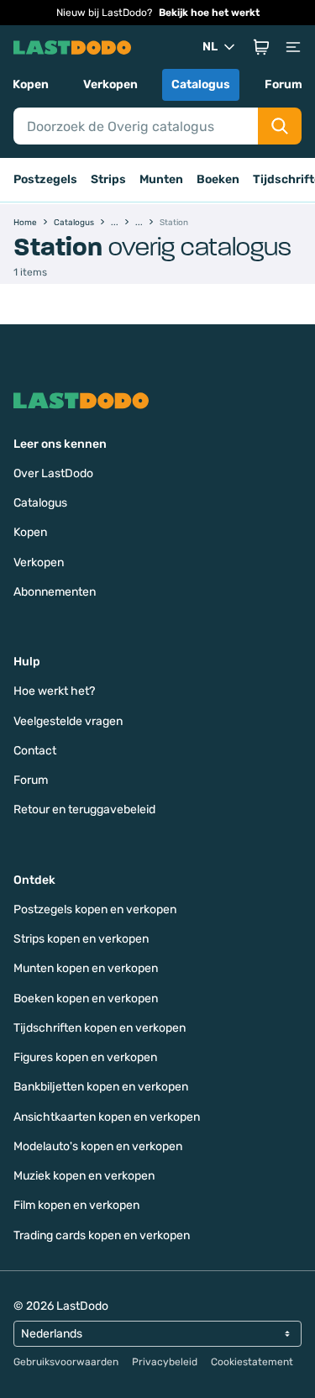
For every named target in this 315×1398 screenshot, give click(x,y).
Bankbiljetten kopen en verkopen (100, 1087)
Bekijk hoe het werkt (209, 12)
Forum (283, 84)
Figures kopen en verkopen (85, 1057)
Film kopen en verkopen (76, 1205)
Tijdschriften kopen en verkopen (99, 1028)
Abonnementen (54, 592)
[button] (261, 47)
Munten (161, 179)
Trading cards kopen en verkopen (101, 1235)
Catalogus (200, 84)
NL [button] (210, 46)
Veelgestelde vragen (68, 721)
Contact (34, 751)
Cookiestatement (252, 1362)
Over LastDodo (53, 473)
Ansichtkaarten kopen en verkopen (106, 1117)
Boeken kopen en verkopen (85, 998)
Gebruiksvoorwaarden (65, 1362)
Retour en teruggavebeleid (84, 809)
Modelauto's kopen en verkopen (97, 1146)
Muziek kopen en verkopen (84, 1176)
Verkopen (110, 84)
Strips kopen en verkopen (81, 939)
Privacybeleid (164, 1362)
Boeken (218, 179)
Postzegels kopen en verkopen (94, 909)
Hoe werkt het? (54, 691)
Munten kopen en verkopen (85, 968)
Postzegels (45, 179)
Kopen (31, 84)
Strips (108, 179)
